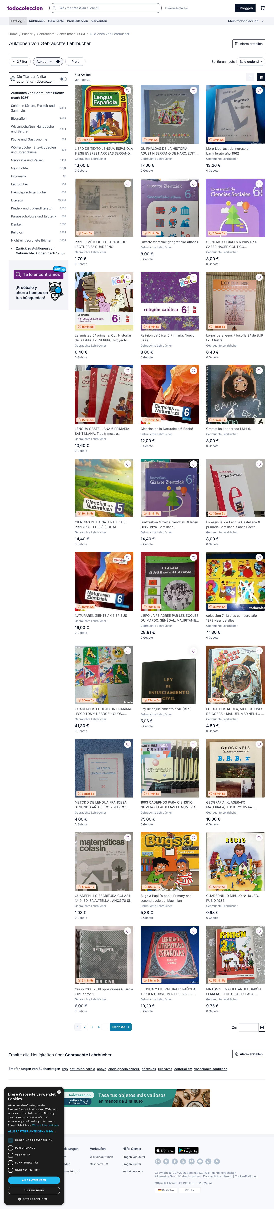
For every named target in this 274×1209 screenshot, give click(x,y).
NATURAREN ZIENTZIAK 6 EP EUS (101, 616)
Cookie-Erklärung (246, 1176)
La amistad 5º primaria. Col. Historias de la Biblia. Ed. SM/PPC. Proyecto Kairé (103, 338)
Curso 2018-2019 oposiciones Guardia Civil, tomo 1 (104, 991)
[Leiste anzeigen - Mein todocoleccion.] (262, 21)
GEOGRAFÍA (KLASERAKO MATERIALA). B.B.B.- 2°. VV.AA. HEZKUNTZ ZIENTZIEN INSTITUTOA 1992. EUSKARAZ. (233, 805)
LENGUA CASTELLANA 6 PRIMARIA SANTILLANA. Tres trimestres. (102, 431)
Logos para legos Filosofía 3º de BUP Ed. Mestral (234, 337)
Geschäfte (56, 21)
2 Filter (22, 62)
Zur (234, 1027)
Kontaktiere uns (133, 1171)
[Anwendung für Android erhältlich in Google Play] (188, 1150)
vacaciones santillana (210, 1069)
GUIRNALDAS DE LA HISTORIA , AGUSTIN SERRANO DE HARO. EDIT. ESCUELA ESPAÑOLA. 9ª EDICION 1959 (168, 151)
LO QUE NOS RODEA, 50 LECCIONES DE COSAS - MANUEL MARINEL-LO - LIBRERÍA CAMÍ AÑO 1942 (234, 711)
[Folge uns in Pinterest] (192, 1161)
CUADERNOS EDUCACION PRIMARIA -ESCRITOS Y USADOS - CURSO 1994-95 (103, 711)
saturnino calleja (82, 1069)
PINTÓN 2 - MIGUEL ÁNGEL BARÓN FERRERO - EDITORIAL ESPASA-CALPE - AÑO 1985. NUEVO (233, 991)
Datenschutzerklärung (217, 1176)
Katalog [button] (16, 21)
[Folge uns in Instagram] (158, 1161)
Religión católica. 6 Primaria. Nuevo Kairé (168, 337)
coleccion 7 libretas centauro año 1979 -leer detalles (231, 618)
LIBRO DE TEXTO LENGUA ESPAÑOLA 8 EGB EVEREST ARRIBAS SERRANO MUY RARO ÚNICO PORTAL (104, 151)
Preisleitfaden (77, 21)
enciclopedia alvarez (124, 1069)
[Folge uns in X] (183, 1161)
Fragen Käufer (132, 1164)
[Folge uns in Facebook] (175, 1161)
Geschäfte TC (99, 1164)
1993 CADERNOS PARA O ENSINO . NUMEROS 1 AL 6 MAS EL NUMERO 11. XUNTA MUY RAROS (168, 805)
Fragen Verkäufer (134, 1156)
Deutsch (167, 1190)
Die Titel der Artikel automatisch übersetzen (35, 79)
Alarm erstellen (251, 44)
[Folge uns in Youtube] (200, 1161)
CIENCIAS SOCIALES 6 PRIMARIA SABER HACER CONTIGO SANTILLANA (231, 244)
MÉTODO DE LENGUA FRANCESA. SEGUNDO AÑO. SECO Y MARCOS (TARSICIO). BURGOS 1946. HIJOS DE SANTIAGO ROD (103, 805)
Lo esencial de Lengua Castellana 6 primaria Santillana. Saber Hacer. (233, 524)
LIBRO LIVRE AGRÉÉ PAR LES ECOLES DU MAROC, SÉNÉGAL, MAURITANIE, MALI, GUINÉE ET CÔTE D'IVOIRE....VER (169, 618)
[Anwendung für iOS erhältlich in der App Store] (165, 1150)
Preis (75, 62)
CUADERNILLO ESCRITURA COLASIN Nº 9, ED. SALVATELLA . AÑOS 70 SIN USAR (103, 898)
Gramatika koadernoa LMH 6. (228, 429)
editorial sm (183, 1069)
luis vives (165, 1069)
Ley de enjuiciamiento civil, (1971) (166, 709)
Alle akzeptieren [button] (34, 1180)
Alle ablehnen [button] (34, 1190)
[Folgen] (127, 90)
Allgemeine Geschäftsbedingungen (178, 1176)
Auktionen (37, 21)
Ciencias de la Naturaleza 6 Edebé (167, 429)
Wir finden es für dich (66, 1171)
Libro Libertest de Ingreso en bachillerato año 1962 (228, 151)
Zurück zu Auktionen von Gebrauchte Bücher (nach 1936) (40, 250)
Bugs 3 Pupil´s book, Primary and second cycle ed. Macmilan (166, 898)
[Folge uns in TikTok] (208, 1161)
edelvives (149, 1069)
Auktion (43, 62)
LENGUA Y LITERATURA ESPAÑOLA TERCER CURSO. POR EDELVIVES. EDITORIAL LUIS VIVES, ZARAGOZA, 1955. (168, 991)
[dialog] (34, 1146)
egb (65, 1069)
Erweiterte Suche (176, 8)
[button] (34, 1131)
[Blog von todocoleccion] (217, 1161)
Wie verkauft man (101, 1156)
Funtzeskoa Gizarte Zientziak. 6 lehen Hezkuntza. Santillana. (169, 524)
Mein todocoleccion (243, 21)
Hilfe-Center (132, 1149)
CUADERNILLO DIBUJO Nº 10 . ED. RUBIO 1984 (232, 898)
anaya (101, 1069)
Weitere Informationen (45, 1125)
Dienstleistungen (65, 1149)
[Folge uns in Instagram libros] (166, 1161)
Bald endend (250, 62)
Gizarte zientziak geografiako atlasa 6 (170, 242)
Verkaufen (99, 21)
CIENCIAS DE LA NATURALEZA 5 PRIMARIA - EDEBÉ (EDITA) (100, 524)
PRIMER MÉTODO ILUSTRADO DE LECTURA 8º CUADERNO (100, 244)
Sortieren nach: (223, 62)
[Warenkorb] (262, 8)
